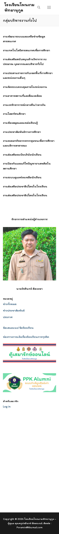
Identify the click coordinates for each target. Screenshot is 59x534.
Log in (6, 406)
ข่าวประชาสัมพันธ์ (14, 310)
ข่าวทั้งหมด (10, 304)
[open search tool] (38, 7)
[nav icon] (49, 7)
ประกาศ (7, 317)
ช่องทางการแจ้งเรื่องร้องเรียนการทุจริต (26, 337)
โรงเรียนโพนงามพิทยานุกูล (19, 7)
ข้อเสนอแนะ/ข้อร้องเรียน (18, 328)
